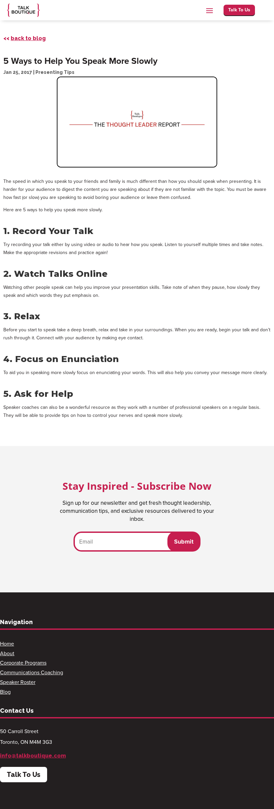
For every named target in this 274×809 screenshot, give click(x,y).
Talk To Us (239, 9)
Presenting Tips (55, 72)
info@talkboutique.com (33, 756)
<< (24, 38)
